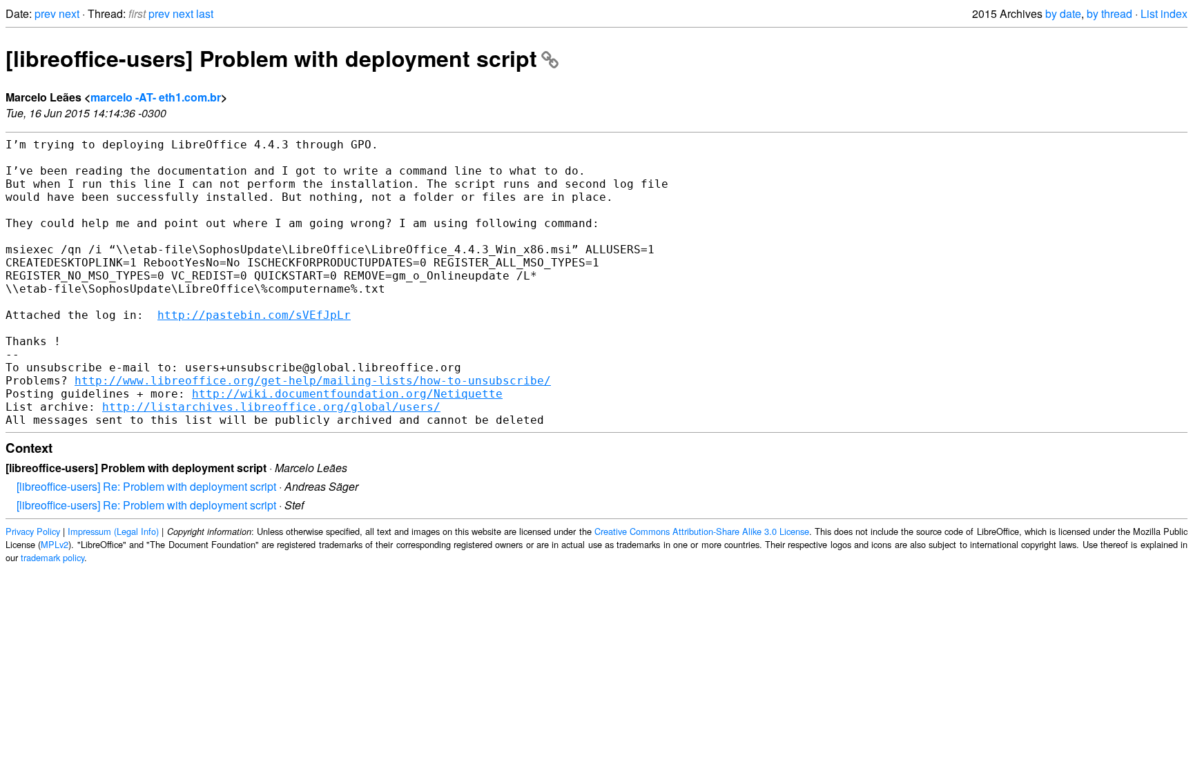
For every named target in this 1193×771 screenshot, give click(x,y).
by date (1063, 13)
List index (1164, 13)
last (204, 13)
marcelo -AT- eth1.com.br (155, 97)
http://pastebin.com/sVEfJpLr (254, 315)
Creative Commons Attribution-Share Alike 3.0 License (701, 531)
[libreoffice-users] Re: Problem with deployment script (146, 486)
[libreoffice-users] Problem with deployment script (271, 58)
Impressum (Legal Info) (113, 531)
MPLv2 (54, 544)
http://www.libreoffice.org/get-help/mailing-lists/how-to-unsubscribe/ (313, 380)
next (69, 13)
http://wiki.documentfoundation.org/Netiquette (347, 393)
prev (45, 13)
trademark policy (52, 557)
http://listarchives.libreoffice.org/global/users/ (271, 406)
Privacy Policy (33, 531)
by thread (1109, 13)
